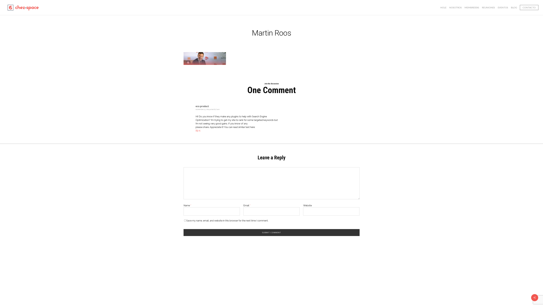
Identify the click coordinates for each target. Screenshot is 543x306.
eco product (202, 106)
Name (187, 205)
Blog (514, 7)
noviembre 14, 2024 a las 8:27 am (208, 109)
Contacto (529, 7)
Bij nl (198, 130)
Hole (443, 7)
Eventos (503, 7)
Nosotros (455, 7)
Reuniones (488, 7)
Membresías (472, 7)
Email (246, 205)
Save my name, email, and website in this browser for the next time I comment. (227, 220)
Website (307, 205)
